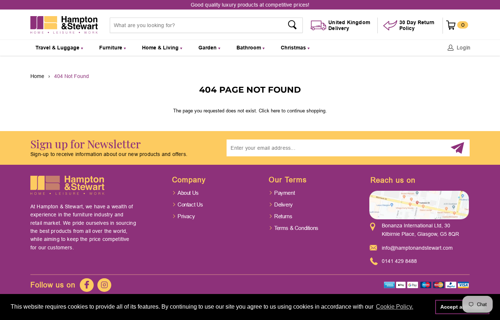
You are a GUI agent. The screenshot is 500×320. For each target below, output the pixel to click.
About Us (188, 193)
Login (464, 48)
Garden (208, 48)
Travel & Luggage (58, 48)
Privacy (186, 216)
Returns (283, 216)
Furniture (111, 48)
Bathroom (249, 48)
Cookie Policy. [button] (394, 307)
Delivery (283, 204)
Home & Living (161, 48)
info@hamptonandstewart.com (417, 248)
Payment (284, 193)
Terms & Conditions (296, 228)
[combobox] (206, 25)
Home (37, 76)
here (275, 111)
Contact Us (190, 204)
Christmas (294, 48)
